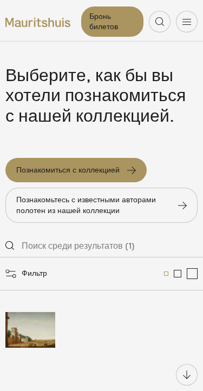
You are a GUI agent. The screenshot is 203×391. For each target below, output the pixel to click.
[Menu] (187, 21)
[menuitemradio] (166, 273)
